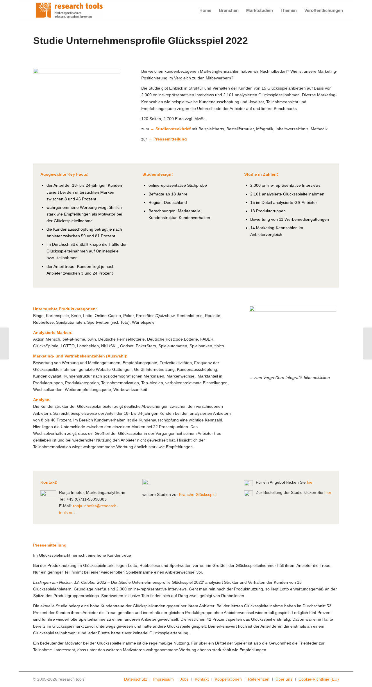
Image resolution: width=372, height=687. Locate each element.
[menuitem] (205, 10)
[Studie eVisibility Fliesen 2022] (367, 343)
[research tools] (68, 10)
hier (310, 482)
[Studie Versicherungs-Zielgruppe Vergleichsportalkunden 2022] (4, 343)
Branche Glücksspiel (198, 494)
